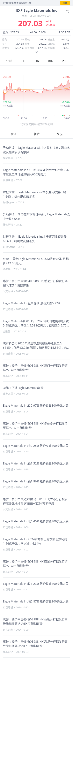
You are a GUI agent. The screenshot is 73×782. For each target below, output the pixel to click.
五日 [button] (23, 61)
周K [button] (50, 61)
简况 (59, 134)
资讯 (13, 134)
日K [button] (36, 61)
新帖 (37, 134)
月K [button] (64, 61)
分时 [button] (9, 61)
